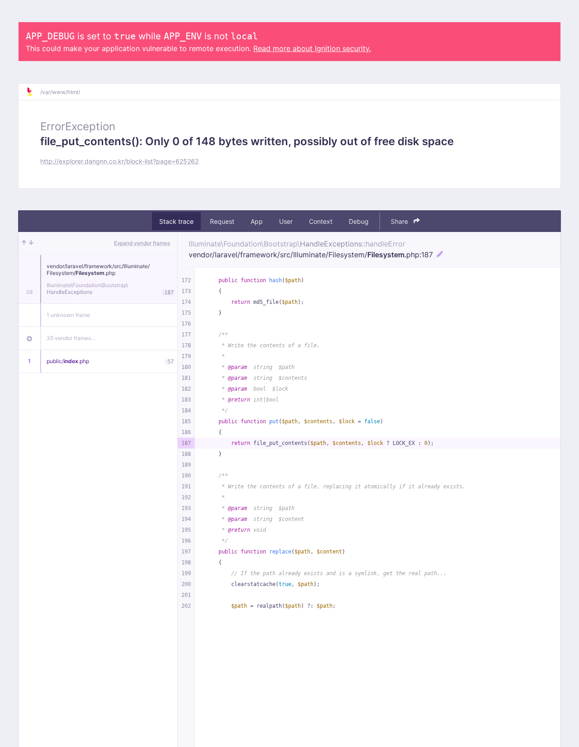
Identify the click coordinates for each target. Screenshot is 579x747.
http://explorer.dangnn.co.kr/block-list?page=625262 (119, 161)
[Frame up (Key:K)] (24, 243)
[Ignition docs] (33, 91)
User (286, 221)
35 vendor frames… (71, 338)
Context (320, 221)
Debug (359, 221)
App (257, 221)
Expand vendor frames (142, 243)
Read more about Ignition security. (312, 48)
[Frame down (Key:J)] (31, 243)
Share (400, 221)
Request (222, 221)
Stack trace (176, 221)
